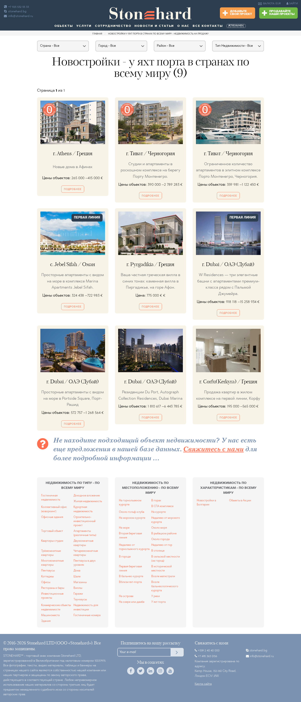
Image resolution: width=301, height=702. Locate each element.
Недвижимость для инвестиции (86, 607)
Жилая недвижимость (88, 501)
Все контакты (208, 26)
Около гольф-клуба (131, 512)
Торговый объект (52, 531)
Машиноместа (50, 615)
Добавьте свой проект (241, 13)
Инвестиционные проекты (52, 596)
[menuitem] (270, 3)
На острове (126, 596)
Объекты (63, 26)
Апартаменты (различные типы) (85, 533)
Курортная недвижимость (83, 509)
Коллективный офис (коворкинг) (54, 509)
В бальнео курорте (131, 576)
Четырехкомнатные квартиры (86, 553)
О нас (183, 26)
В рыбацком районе (164, 533)
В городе (125, 556)
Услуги (84, 26)
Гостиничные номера (87, 615)
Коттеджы (47, 576)
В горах (156, 500)
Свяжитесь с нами (213, 449)
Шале (77, 576)
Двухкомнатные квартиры (83, 543)
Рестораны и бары (52, 588)
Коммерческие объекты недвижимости (56, 607)
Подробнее (73, 189)
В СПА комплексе (162, 506)
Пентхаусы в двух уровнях (84, 563)
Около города (160, 539)
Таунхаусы (80, 599)
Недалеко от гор (161, 545)
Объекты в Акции (240, 500)
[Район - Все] (179, 49)
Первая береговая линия (130, 568)
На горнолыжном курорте (130, 502)
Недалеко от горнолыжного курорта (134, 547)
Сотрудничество (113, 26)
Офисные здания (52, 517)
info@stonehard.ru (20, 16)
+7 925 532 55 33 (18, 7)
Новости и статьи (154, 26)
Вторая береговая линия (130, 535)
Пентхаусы (48, 570)
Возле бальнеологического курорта (164, 586)
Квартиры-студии (52, 541)
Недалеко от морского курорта (165, 520)
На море (124, 528)
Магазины (80, 582)
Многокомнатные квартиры (52, 563)
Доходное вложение (87, 495)
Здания (46, 621)
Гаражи (78, 594)
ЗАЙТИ (293, 3)
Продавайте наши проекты (282, 13)
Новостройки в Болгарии (206, 502)
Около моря (159, 528)
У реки (155, 596)
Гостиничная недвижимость (50, 497)
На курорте (158, 512)
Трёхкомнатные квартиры (51, 553)
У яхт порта (158, 602)
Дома (77, 570)
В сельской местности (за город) (165, 558)
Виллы (78, 588)
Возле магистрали (163, 576)
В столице (157, 551)
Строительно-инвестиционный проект (85, 521)
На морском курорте (132, 518)
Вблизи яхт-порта (130, 582)
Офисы (45, 582)
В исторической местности (161, 568)
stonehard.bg (16, 11)
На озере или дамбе (131, 602)
